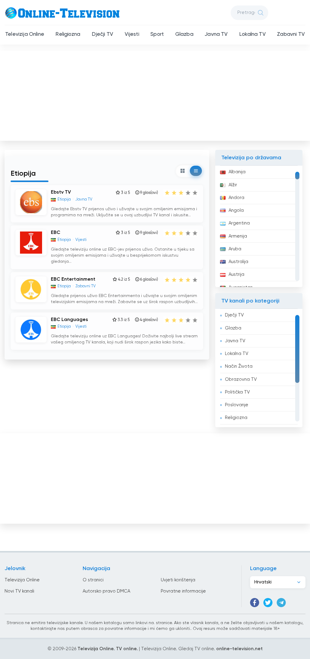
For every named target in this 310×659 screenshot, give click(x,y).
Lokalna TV (252, 34)
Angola (236, 210)
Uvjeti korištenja (178, 580)
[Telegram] (281, 602)
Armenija (238, 236)
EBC (55, 232)
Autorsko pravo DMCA (106, 591)
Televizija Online (24, 34)
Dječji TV (103, 34)
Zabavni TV (291, 34)
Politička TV (237, 392)
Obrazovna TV (241, 379)
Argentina (239, 223)
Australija (238, 261)
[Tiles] (182, 171)
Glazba (184, 34)
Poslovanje (236, 405)
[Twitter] (267, 602)
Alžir (233, 185)
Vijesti (132, 34)
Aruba (235, 249)
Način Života (238, 366)
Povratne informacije (183, 591)
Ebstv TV (61, 192)
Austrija (236, 274)
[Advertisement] (155, 94)
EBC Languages (69, 319)
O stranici (93, 580)
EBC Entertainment (73, 279)
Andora (236, 197)
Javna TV (216, 34)
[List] (196, 171)
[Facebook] (254, 602)
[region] (258, 226)
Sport (157, 34)
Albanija (237, 172)
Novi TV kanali (19, 591)
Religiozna (67, 34)
